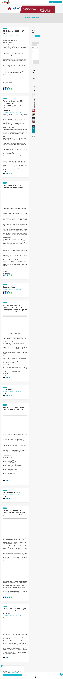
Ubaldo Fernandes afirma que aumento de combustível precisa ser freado (15, 611)
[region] (13, 671)
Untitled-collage (9, 287)
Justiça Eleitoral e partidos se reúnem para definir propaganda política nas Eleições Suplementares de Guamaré (14, 105)
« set (33, 66)
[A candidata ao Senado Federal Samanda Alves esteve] (33, 110)
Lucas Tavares (6, 35)
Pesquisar (37, 36)
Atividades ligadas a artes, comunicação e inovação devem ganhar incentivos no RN (15, 512)
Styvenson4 (7, 389)
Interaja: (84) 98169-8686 (55, 2)
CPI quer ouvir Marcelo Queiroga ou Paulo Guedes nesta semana (13, 187)
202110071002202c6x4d (12, 492)
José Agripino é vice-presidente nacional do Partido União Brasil (14, 409)
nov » (33, 67)
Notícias (4, 28)
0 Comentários (19, 35)
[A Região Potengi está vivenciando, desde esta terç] (33, 118)
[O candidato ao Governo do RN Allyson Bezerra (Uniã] (33, 122)
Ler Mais (4, 85)
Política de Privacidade (14, 672)
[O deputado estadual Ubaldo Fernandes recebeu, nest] (33, 114)
